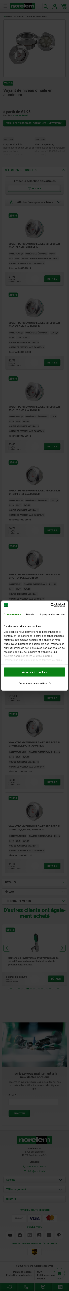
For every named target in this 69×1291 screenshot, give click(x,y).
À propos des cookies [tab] (52, 614)
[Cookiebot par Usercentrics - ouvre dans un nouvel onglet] (50, 605)
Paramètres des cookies (33, 682)
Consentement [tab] (12, 614)
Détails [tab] (30, 614)
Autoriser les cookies (34, 672)
